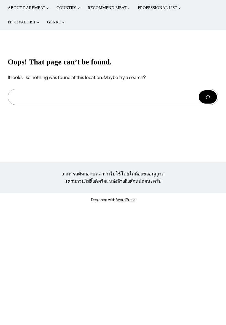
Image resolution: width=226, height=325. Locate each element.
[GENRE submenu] (63, 22)
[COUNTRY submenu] (78, 8)
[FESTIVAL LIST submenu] (38, 22)
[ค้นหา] (208, 96)
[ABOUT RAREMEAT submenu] (47, 8)
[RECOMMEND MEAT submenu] (129, 8)
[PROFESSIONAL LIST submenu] (179, 8)
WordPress (125, 199)
